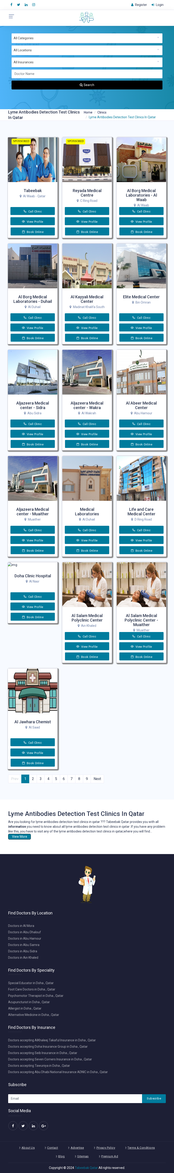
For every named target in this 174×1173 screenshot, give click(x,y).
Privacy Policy (106, 1147)
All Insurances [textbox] (24, 62)
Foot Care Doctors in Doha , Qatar (31, 989)
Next (97, 779)
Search (88, 85)
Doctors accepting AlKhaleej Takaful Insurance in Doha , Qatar (52, 1040)
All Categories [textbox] (24, 38)
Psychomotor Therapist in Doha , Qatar (35, 996)
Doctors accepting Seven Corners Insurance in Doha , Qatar (50, 1059)
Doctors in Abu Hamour (24, 938)
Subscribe (154, 1098)
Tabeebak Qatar (86, 1168)
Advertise (77, 1147)
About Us (28, 1147)
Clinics (101, 112)
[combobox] (87, 38)
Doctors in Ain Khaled (23, 957)
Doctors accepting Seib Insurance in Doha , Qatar (42, 1053)
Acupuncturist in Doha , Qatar (29, 1002)
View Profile (34, 221)
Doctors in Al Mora (21, 926)
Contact (52, 1147)
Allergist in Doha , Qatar (24, 1008)
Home (88, 112)
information (17, 826)
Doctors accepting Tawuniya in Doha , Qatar (39, 1065)
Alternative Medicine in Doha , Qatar (33, 1015)
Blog (61, 1156)
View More (19, 836)
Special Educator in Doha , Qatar (31, 983)
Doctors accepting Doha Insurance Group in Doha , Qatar (48, 1046)
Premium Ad (109, 1156)
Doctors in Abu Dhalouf (24, 932)
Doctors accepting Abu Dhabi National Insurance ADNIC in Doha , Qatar (58, 1072)
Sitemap (83, 1156)
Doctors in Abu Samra (23, 945)
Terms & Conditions (141, 1147)
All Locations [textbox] (23, 50)
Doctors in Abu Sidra (22, 951)
